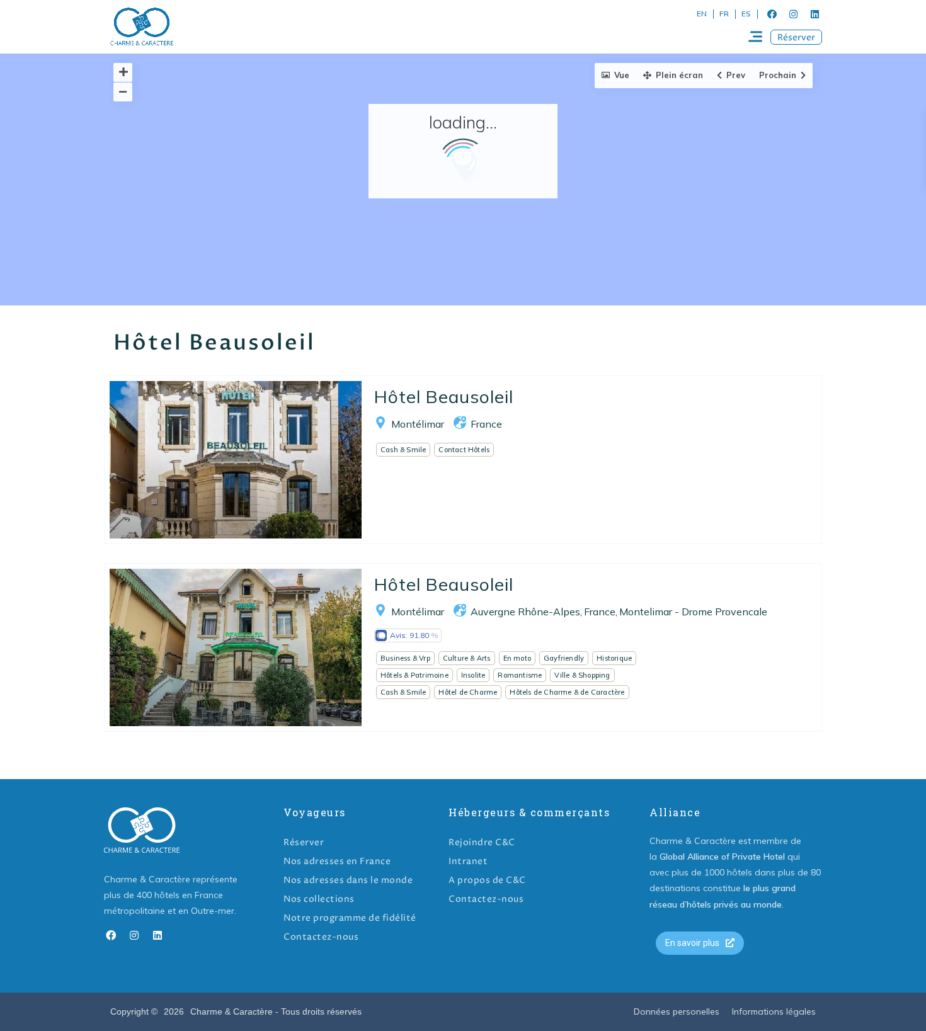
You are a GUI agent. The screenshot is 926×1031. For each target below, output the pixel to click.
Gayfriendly (564, 658)
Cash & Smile (403, 449)
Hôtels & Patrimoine (414, 675)
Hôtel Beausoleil (443, 396)
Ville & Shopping (582, 675)
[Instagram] (793, 13)
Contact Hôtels (463, 449)
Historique (614, 658)
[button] (796, 37)
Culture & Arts (467, 658)
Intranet (468, 861)
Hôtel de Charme (467, 692)
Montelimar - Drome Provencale (693, 611)
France (486, 424)
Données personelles (676, 1011)
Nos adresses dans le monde (348, 880)
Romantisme (520, 675)
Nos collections (319, 899)
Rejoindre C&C (482, 842)
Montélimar (417, 424)
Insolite (473, 675)
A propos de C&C (487, 880)
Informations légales (774, 1011)
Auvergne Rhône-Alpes (525, 611)
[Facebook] (771, 13)
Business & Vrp (405, 658)
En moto (517, 658)
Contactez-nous (320, 937)
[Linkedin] (814, 13)
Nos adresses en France (337, 861)
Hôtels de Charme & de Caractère (567, 692)
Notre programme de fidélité (349, 918)
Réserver (303, 842)
